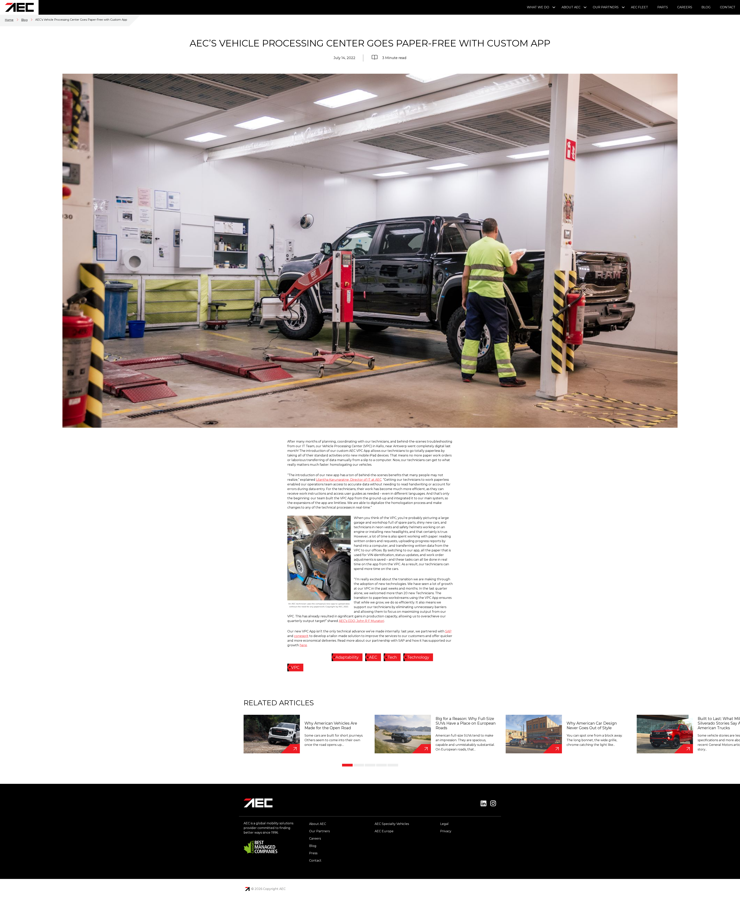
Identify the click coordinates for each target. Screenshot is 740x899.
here (303, 645)
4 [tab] (381, 765)
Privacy (445, 831)
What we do (538, 7)
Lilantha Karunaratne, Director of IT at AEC (349, 480)
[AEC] (19, 7)
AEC (373, 657)
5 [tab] (393, 765)
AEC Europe (384, 831)
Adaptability (347, 657)
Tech (392, 657)
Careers (684, 7)
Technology (418, 657)
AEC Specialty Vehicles (392, 824)
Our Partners (606, 7)
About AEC (571, 7)
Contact (727, 7)
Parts (662, 7)
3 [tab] (370, 765)
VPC (295, 667)
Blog (706, 7)
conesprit (301, 636)
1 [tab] (347, 765)
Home (9, 20)
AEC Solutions (247, 889)
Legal (444, 824)
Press (313, 853)
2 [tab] (358, 765)
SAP (448, 631)
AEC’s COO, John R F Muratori (361, 621)
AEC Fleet (639, 7)
